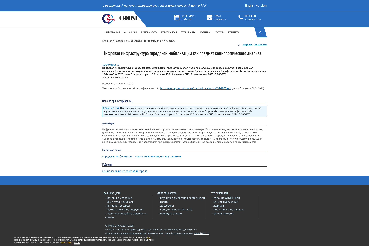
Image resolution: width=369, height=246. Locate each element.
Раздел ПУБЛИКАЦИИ (128, 40)
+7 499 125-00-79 (253, 19)
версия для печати (255, 44)
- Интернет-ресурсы (117, 205)
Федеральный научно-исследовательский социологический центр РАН (154, 5)
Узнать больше (66, 243)
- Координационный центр (175, 209)
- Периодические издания (228, 209)
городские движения (169, 156)
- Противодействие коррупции (124, 209)
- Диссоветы (166, 205)
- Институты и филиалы (119, 201)
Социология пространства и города (124, 171)
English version (256, 5)
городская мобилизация (117, 156)
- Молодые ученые (170, 213)
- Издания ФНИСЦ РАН (226, 198)
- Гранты (164, 201)
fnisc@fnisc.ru (221, 19)
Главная (107, 40)
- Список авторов (222, 213)
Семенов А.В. (110, 64)
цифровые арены (144, 156)
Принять (77, 243)
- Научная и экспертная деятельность (182, 198)
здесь (149, 238)
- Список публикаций (225, 201)
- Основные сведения (118, 198)
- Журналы (218, 205)
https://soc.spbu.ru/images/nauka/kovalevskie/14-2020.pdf (195, 88)
